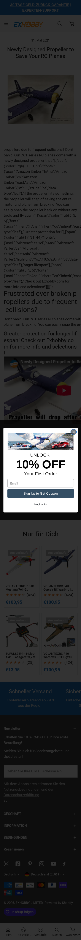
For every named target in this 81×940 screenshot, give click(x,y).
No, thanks (40, 504)
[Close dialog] (73, 432)
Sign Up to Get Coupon (40, 493)
